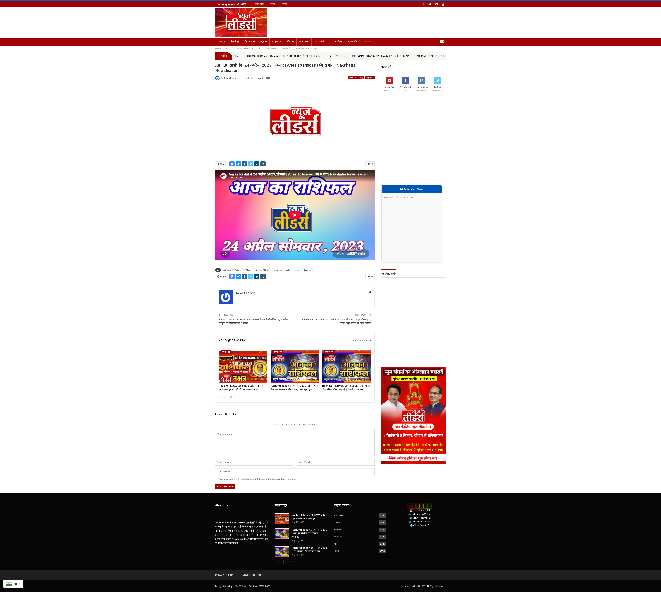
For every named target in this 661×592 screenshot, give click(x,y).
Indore (296, 270)
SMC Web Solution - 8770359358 (254, 586)
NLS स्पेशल (337, 41)
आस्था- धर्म (319, 41)
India (288, 270)
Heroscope (277, 270)
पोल (366, 41)
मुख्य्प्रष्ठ (221, 41)
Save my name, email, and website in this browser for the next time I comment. (257, 479)
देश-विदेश (235, 41)
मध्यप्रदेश (338, 522)
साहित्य (275, 41)
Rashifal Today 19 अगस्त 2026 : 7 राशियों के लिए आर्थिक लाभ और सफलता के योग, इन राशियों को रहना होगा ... (342, 55)
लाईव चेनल (370, 78)
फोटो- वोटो (304, 41)
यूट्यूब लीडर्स (353, 41)
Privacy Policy (224, 575)
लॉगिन (284, 4)
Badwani (238, 270)
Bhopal (249, 270)
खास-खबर (338, 529)
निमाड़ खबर (250, 41)
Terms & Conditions (250, 575)
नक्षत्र (361, 78)
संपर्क (272, 4)
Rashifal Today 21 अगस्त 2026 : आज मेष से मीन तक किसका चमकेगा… (309, 533)
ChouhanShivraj (262, 270)
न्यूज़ (262, 41)
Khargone (307, 270)
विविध (288, 41)
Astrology (227, 270)
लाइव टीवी (259, 4)
